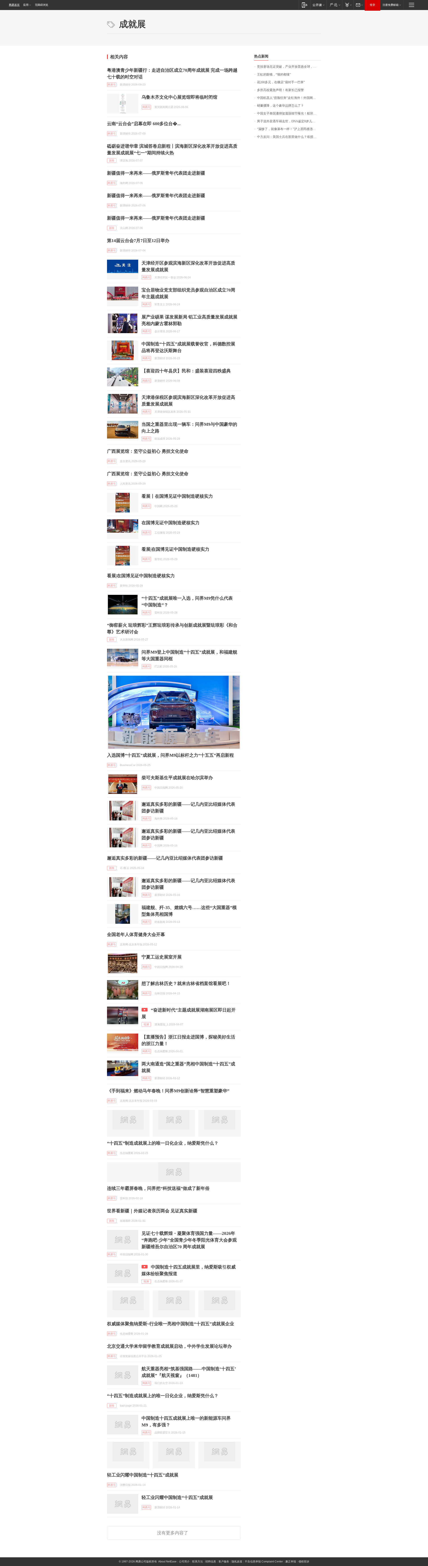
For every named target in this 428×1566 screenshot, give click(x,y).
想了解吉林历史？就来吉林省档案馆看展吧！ (186, 983)
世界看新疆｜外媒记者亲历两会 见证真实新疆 (152, 1210)
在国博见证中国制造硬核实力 (171, 522)
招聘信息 (210, 1561)
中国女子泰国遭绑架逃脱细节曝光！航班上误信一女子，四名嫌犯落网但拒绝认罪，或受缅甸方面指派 (289, 113)
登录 (372, 4)
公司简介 (184, 1561)
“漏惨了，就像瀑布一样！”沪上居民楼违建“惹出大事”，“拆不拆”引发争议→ (289, 129)
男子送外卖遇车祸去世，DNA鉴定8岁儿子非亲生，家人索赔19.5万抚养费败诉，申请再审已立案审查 (289, 121)
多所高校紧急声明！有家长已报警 (280, 90)
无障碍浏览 (41, 4)
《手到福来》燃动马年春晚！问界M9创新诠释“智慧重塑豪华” (168, 1090)
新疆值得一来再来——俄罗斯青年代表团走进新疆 (156, 173)
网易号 (112, 84)
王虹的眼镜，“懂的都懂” (274, 74)
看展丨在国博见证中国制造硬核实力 (177, 496)
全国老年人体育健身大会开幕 (136, 934)
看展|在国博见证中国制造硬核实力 (175, 549)
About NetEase (167, 1561)
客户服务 (223, 1561)
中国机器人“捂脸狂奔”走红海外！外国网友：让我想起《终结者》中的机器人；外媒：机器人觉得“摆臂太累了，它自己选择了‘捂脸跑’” (289, 98)
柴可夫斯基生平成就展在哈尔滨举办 (177, 777)
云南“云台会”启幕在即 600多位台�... (144, 123)
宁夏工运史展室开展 (162, 956)
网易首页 (14, 4)
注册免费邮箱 (391, 4)
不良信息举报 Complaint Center (264, 1561)
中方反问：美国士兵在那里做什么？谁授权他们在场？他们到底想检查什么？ (289, 137)
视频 (146, 1024)
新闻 (111, 160)
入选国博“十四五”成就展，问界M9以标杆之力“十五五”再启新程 (170, 755)
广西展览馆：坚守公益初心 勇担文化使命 (147, 451)
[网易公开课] (318, 5)
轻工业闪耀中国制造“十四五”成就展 (142, 1474)
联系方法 (197, 1561)
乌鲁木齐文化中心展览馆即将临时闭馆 (179, 97)
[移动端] (305, 5)
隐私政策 (237, 1561)
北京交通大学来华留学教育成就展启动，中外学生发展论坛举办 (169, 1346)
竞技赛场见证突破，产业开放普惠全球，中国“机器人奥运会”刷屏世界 (289, 66)
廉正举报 (290, 1561)
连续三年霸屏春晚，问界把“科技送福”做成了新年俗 (158, 1188)
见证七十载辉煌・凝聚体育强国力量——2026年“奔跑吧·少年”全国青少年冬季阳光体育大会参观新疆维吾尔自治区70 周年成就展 (189, 1240)
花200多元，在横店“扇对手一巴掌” (281, 82)
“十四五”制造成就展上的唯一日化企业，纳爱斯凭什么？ (162, 1143)
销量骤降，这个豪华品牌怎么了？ (280, 105)
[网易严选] (334, 5)
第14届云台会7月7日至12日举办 (138, 240)
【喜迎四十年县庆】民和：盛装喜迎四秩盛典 (186, 370)
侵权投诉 (303, 1561)
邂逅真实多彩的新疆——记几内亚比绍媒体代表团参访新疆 (165, 858)
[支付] (348, 5)
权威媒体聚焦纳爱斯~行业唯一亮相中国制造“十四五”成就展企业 (170, 1323)
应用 (26, 4)
